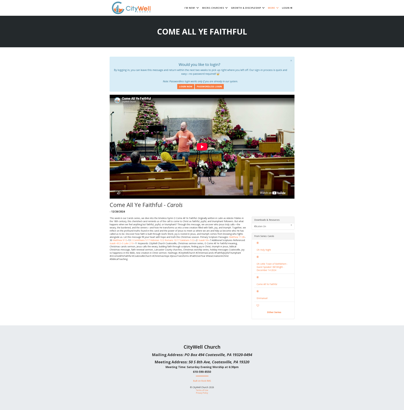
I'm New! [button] (189, 7)
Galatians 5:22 (187, 240)
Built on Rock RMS (202, 380)
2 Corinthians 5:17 (140, 240)
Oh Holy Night (264, 249)
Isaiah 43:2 (115, 243)
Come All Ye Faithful (267, 284)
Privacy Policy (202, 393)
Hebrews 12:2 (157, 240)
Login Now (185, 86)
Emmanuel (262, 298)
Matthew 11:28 (236, 237)
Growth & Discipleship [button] (246, 7)
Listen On (261, 226)
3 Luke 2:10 (128, 243)
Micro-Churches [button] (213, 7)
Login (286, 7)
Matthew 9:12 (120, 240)
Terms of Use (202, 390)
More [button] (271, 7)
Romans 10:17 (172, 240)
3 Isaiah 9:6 (202, 240)
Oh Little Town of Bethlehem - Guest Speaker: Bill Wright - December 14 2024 (272, 267)
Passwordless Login (209, 86)
